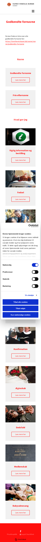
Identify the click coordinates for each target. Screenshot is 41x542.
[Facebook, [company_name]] (21, 531)
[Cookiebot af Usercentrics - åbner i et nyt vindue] (28, 225)
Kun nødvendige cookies (20, 315)
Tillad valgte (20, 308)
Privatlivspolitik (12, 534)
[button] (20, 11)
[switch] (35, 272)
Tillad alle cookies (20, 302)
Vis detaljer (29, 295)
